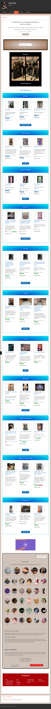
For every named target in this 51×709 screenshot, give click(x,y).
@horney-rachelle (7, 604)
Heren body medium (39, 431)
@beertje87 (21, 594)
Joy (34, 353)
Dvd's (18, 679)
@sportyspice (29, 584)
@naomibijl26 (22, 584)
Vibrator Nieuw (23, 190)
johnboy (6, 224)
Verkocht (7, 522)
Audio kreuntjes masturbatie (24, 352)
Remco (6, 147)
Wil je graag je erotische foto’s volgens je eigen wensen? (9, 264)
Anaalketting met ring (39, 109)
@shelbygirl (14, 594)
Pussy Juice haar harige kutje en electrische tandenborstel (38, 308)
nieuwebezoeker (7, 110)
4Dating (12, 3)
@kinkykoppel (15, 604)
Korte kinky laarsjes (25, 471)
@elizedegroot (29, 623)
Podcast (22, 362)
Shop (16, 12)
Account (40, 679)
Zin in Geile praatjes (39, 352)
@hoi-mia (29, 594)
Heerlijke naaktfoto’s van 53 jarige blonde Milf (39, 263)
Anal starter (8, 184)
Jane (20, 432)
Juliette (6, 353)
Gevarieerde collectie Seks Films (39, 220)
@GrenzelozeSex (36, 584)
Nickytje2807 (7, 267)
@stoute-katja (44, 623)
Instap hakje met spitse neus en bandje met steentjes (40, 473)
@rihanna (36, 594)
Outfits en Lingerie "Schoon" (10, 441)
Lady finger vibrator (25, 109)
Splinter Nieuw (37, 190)
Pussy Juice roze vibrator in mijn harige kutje (25, 308)
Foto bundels (8, 274)
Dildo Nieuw (8, 189)
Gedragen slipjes (31, 679)
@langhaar (36, 604)
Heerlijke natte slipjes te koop (10, 392)
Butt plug (7, 109)
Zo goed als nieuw (9, 155)
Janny (35, 475)
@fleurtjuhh (14, 584)
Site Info (11, 12)
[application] (25, 544)
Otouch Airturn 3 (9, 146)
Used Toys (7, 116)
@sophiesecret (44, 594)
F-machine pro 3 (24, 513)
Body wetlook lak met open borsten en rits (10, 432)
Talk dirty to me (9, 352)
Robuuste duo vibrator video (37, 514)
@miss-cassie (14, 623)
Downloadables (8, 317)
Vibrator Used (23, 115)
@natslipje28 (22, 604)
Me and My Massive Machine (10, 307)
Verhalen (28, 12)
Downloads (19, 682)
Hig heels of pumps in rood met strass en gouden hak (11, 473)
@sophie (36, 623)
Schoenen (7, 482)
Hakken (29, 682)
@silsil (44, 584)
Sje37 (6, 394)
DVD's (7, 231)
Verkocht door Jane (38, 523)
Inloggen (4, 12)
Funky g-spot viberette (23, 184)
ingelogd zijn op (9, 699)
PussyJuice (21, 310)
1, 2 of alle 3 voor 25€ (25, 431)
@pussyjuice (7, 584)
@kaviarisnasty (22, 623)
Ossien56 (35, 147)
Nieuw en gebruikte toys (25, 147)
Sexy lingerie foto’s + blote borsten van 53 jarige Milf (25, 263)
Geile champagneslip (25, 392)
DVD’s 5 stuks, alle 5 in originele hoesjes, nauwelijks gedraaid (25, 221)
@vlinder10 (29, 604)
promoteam (36, 222)
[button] (25, 545)
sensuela (35, 432)
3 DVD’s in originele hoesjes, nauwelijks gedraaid (10, 221)
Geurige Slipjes (8, 399)
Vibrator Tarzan (38, 146)
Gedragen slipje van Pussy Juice (39, 392)
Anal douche (37, 184)
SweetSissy (21, 354)
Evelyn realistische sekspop (10, 514)
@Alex (44, 604)
